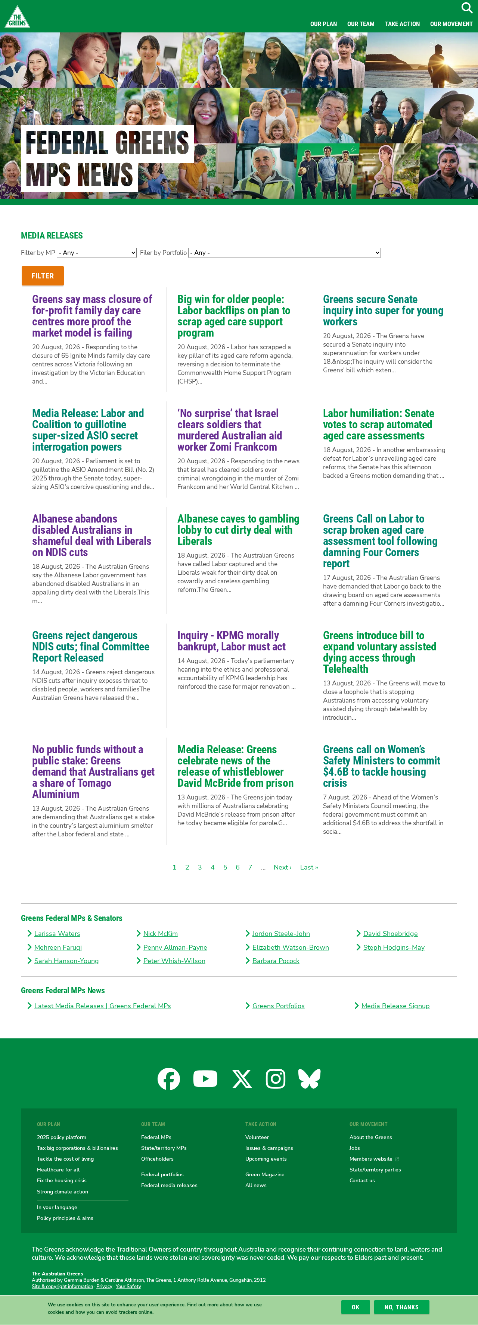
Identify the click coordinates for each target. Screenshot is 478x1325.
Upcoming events (266, 1158)
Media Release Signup (395, 1005)
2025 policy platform (61, 1137)
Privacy (104, 1286)
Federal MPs (156, 1137)
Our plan (323, 24)
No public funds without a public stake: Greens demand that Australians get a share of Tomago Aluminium (93, 772)
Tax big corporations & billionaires (77, 1148)
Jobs (355, 1148)
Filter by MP (38, 253)
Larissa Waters (57, 933)
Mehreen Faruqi (58, 947)
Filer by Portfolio (163, 253)
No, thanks (402, 1307)
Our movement (451, 24)
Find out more (202, 1305)
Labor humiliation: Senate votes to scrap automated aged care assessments (378, 424)
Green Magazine (265, 1174)
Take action (402, 24)
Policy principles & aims (65, 1218)
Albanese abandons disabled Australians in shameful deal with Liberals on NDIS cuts (92, 535)
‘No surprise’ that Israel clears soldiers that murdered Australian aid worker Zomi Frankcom (229, 430)
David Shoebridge (390, 933)
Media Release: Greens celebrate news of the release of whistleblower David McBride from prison (235, 766)
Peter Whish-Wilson (174, 960)
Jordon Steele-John (281, 933)
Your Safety (128, 1286)
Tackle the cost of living (65, 1158)
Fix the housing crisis (62, 1180)
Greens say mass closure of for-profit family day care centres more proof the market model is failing (92, 316)
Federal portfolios (162, 1174)
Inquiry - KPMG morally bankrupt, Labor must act (231, 641)
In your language (57, 1207)
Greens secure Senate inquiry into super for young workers (383, 310)
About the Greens (371, 1137)
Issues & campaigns (269, 1148)
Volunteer (257, 1137)
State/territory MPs (164, 1148)
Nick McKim (160, 933)
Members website (371, 1158)
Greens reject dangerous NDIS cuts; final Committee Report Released (90, 646)
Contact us (362, 1180)
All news (256, 1185)
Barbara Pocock (275, 960)
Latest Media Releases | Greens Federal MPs (102, 1005)
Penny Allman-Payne (175, 947)
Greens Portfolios (278, 1005)
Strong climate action (62, 1191)
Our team (361, 24)
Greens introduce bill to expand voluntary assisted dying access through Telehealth (380, 652)
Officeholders (157, 1158)
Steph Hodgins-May (394, 947)
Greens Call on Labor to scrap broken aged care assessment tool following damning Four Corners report (380, 541)
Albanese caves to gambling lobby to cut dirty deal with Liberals (238, 530)
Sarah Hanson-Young (66, 960)
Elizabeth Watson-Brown (290, 947)
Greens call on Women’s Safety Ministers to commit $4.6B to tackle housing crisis (381, 766)
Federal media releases (169, 1185)
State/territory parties (375, 1169)
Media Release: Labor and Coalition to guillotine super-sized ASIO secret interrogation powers (88, 430)
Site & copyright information (62, 1286)
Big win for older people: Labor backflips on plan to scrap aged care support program (233, 316)
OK (356, 1307)
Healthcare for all (58, 1169)
